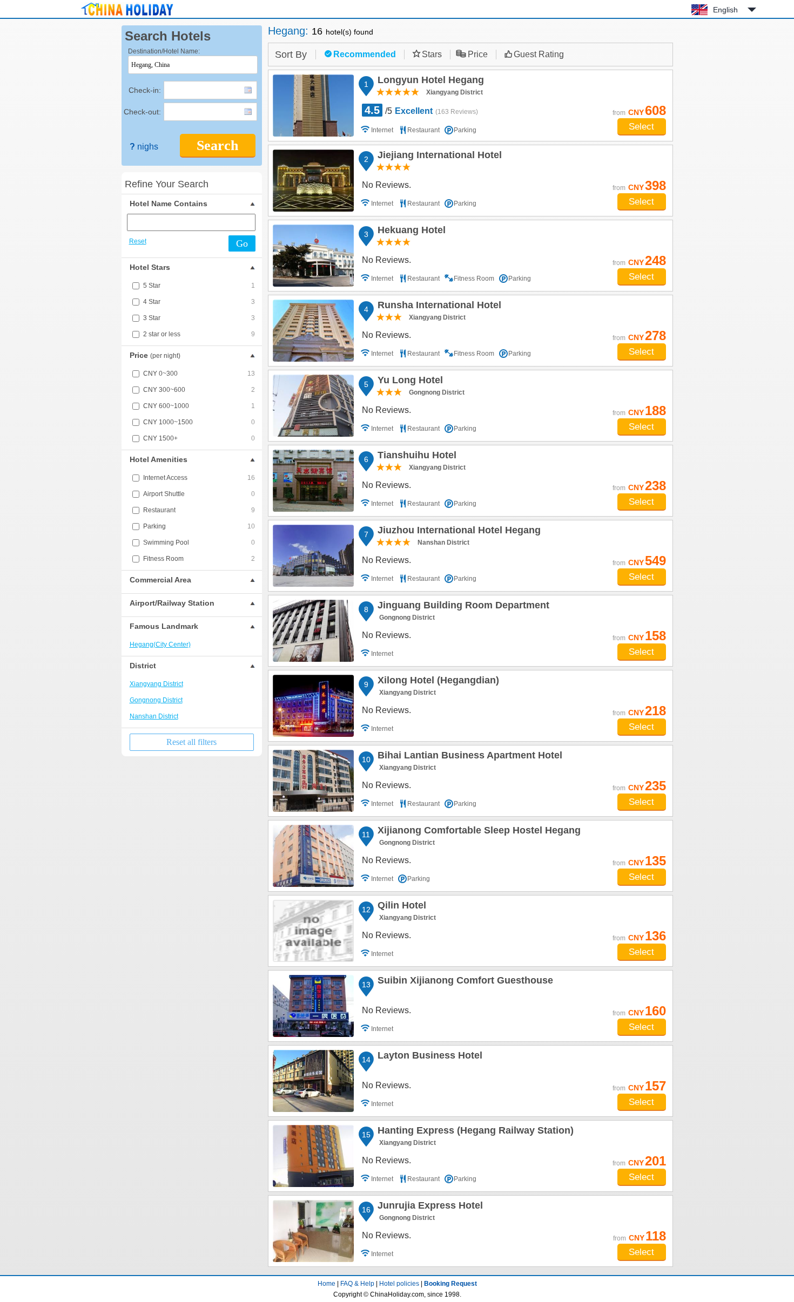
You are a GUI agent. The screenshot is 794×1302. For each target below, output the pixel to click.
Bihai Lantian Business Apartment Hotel (468, 757)
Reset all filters (191, 742)
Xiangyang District (156, 684)
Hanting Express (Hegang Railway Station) (474, 1132)
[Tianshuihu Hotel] (313, 481)
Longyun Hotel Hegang (429, 81)
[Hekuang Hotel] (313, 256)
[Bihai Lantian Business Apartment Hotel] (313, 781)
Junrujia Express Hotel (428, 1207)
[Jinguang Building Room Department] (313, 631)
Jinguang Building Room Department (461, 607)
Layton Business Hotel (428, 1057)
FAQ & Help (357, 1283)
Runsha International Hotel (437, 307)
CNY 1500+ (199, 438)
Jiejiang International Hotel (438, 157)
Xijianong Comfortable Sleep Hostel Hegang (477, 832)
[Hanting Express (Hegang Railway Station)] (313, 1156)
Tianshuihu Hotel (415, 457)
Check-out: (142, 111)
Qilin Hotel (400, 907)
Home (326, 1283)
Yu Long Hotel (408, 382)
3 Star (199, 318)
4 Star (199, 302)
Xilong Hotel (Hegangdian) (436, 682)
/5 (421, 110)
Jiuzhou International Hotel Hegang (457, 532)
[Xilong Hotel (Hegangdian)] (313, 706)
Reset (137, 241)
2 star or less (199, 334)
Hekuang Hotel (410, 232)
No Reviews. (386, 184)
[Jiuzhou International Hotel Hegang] (313, 556)
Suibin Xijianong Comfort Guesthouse (463, 982)
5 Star (199, 285)
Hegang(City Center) (160, 644)
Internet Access (199, 478)
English (725, 9)
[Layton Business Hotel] (313, 1081)
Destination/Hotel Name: (164, 51)
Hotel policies (399, 1283)
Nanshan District (154, 716)
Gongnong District (156, 700)
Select (641, 126)
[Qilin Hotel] (313, 931)
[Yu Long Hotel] (313, 406)
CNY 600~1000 (199, 406)
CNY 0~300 (199, 373)
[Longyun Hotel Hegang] (313, 105)
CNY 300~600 (199, 390)
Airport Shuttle (199, 494)
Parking (199, 526)
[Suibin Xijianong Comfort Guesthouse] (313, 1006)
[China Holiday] (127, 15)
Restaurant (199, 510)
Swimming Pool (199, 542)
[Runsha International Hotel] (313, 331)
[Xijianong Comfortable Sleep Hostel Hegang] (313, 856)
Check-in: (145, 90)
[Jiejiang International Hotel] (313, 181)
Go (242, 243)
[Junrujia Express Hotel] (313, 1231)
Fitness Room (199, 558)
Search (217, 145)
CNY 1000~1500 (199, 422)
